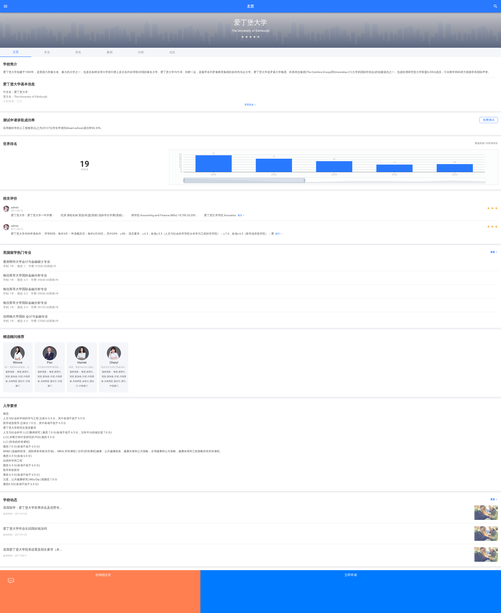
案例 (110, 52)
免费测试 (489, 120)
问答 (141, 52)
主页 (16, 52)
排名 (78, 52)
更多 (494, 252)
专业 (47, 52)
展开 (241, 215)
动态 (172, 52)
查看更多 (250, 104)
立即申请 (350, 575)
